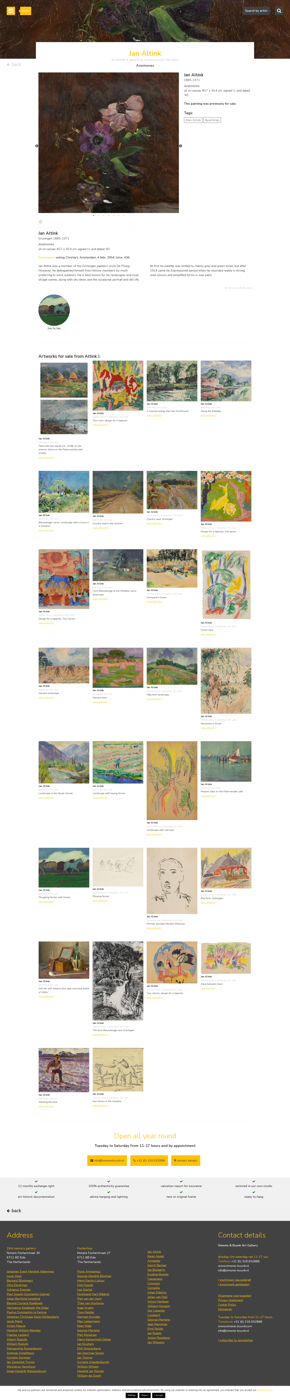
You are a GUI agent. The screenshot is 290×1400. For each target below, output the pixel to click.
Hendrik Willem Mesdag (24, 1330)
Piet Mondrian (87, 1335)
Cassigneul (155, 1279)
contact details (186, 1161)
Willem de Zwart (89, 1376)
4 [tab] (108, 215)
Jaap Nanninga (157, 1324)
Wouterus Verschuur (21, 1367)
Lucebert (154, 1315)
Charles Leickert (18, 1335)
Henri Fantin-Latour (91, 1281)
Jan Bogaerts (156, 1270)
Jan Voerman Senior (90, 1353)
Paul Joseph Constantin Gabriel (28, 1294)
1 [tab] (93, 215)
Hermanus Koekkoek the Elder (28, 1308)
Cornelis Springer (19, 1358)
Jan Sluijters (85, 1344)
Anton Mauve (16, 1326)
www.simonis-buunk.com (235, 1326)
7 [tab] (123, 215)
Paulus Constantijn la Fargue (26, 1312)
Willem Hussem (159, 1306)
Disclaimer (225, 1309)
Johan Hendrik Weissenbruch (26, 1371)
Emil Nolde (155, 1329)
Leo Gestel (84, 1290)
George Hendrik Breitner (94, 1276)
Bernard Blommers (20, 1281)
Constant (154, 1283)
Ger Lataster (156, 1311)
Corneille (154, 1288)
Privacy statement (230, 1300)
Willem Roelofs (17, 1344)
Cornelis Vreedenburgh (93, 1362)
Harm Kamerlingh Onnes (94, 1339)
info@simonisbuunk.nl (108, 1161)
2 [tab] (98, 215)
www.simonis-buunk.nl (233, 1266)
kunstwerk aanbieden (234, 1284)
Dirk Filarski (85, 1285)
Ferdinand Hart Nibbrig (93, 1294)
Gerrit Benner (157, 1265)
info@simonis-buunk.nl (233, 1270)
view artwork (46, 457)
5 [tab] (113, 215)
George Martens (88, 1330)
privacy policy (264, 1390)
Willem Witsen (88, 1367)
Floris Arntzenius (89, 1272)
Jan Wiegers (156, 1342)
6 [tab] (118, 215)
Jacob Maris (14, 1321)
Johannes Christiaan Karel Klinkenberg (33, 1317)
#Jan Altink (193, 120)
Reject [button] (145, 1395)
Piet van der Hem (89, 1299)
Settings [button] (132, 1395)
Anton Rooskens (159, 1338)
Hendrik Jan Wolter (90, 1371)
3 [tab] (103, 215)
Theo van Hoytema (90, 1303)
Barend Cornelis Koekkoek (24, 1303)
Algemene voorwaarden (234, 1296)
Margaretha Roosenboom (24, 1349)
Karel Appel (156, 1256)
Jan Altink (154, 1252)
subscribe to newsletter (236, 1340)
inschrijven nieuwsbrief (235, 1280)
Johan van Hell (157, 1297)
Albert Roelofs (17, 1339)
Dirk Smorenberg (89, 1349)
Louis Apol (14, 1276)
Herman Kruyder (88, 1317)
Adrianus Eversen (19, 1290)
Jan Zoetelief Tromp (21, 1362)
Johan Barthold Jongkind (23, 1299)
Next (180, 146)
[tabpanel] (108, 168)
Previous (36, 146)
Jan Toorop (84, 1358)
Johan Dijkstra (157, 1292)
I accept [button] (159, 1395)
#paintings (212, 120)
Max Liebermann (88, 1321)
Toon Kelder (85, 1312)
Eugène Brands (158, 1274)
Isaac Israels (85, 1308)
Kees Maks (84, 1326)
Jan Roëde (154, 1333)
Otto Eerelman (17, 1285)
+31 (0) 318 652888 (150, 1161)
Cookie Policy (227, 1305)
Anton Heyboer (158, 1302)
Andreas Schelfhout (20, 1353)
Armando (154, 1261)
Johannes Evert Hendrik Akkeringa (30, 1272)
